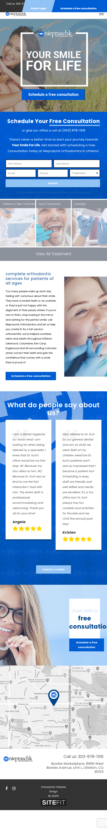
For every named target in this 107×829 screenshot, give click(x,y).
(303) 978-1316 (73, 130)
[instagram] (14, 788)
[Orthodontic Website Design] (53, 802)
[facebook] (7, 788)
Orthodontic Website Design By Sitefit (53, 791)
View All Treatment (53, 254)
